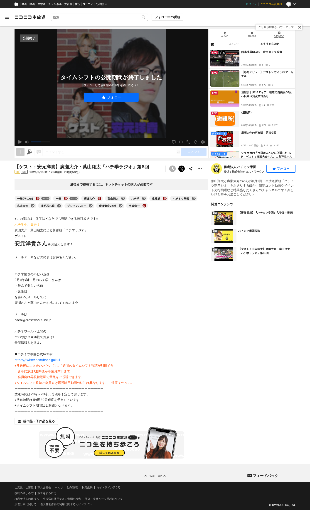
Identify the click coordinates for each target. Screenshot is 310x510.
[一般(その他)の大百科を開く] (37, 198)
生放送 (41, 4)
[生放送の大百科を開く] (165, 198)
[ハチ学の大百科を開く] (144, 198)
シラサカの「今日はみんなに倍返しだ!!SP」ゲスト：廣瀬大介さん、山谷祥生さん (266, 154)
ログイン (251, 4)
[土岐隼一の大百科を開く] (144, 205)
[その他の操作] (200, 169)
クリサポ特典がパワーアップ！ (277, 27)
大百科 (68, 4)
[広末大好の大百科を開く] (32, 205)
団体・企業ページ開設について (104, 498)
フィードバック (265, 475)
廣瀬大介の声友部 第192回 (258, 132)
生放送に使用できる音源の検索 (62, 498)
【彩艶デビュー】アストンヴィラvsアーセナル (267, 74)
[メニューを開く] (7, 17)
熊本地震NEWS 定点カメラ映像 (261, 52)
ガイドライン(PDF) (108, 487)
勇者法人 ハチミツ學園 (240, 167)
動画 (24, 4)
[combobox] (99, 17)
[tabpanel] (252, 103)
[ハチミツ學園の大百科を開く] (194, 198)
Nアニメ (88, 4)
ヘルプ (59, 487)
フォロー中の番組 (167, 17)
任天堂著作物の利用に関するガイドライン (66, 504)
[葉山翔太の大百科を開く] (123, 198)
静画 (32, 4)
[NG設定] (212, 44)
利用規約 (87, 487)
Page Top (155, 475)
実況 (77, 4)
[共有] (190, 169)
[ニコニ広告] (29, 152)
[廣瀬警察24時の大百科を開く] (121, 205)
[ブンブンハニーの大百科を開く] (91, 205)
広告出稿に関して (25, 504)
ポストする (181, 169)
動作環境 (72, 487)
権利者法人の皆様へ (27, 498)
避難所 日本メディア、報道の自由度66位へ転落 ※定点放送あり (266, 94)
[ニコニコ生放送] (30, 17)
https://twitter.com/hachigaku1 (37, 360)
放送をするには (47, 493)
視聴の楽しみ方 (24, 493)
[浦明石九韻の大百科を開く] (59, 205)
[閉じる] (299, 27)
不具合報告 (44, 487)
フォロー (114, 97)
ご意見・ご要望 (24, 487)
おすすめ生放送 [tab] (270, 43)
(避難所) (246, 112)
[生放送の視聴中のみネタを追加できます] (20, 152)
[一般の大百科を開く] (66, 198)
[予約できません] (172, 169)
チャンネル (55, 4)
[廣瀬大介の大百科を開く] (99, 198)
